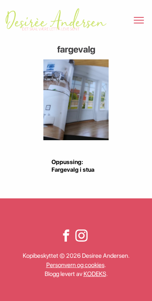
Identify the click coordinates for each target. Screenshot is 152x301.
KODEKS (94, 274)
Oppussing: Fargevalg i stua (72, 165)
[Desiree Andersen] (56, 19)
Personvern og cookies (75, 265)
